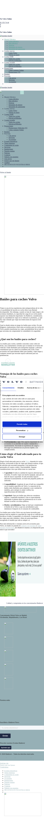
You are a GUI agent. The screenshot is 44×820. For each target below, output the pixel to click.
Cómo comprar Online (16, 70)
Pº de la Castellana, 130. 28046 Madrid (13, 704)
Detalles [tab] (21, 388)
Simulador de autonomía (17, 49)
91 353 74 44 (4, 22)
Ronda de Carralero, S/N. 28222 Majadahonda (16, 711)
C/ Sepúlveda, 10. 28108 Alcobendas (12, 708)
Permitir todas (22, 424)
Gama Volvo (13, 53)
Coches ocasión (9, 120)
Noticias (11, 45)
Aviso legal (10, 758)
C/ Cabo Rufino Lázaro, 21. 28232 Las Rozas (15, 713)
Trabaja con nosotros (11, 157)
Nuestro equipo (9, 151)
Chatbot (7, 163)
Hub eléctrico (13, 43)
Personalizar (21, 430)
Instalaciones (8, 149)
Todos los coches (14, 59)
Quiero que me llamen (11, 161)
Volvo (28, 461)
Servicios (12, 80)
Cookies (3, 758)
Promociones (8, 68)
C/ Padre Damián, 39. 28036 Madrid (12, 706)
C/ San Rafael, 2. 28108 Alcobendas (12, 710)
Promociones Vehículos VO (18, 128)
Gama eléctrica (14, 41)
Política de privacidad (23, 758)
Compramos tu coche (11, 145)
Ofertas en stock (14, 55)
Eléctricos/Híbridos (15, 61)
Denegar (22, 437)
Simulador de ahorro (15, 47)
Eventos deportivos (10, 141)
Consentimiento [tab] (8, 388)
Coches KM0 (8, 114)
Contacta (7, 155)
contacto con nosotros (28, 526)
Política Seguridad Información (10, 696)
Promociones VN (14, 72)
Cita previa (12, 78)
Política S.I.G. (5, 695)
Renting (7, 74)
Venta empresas (9, 143)
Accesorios (12, 82)
